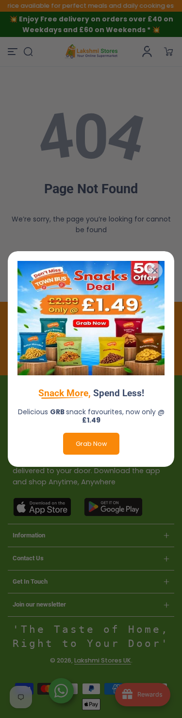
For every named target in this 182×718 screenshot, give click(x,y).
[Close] (155, 270)
